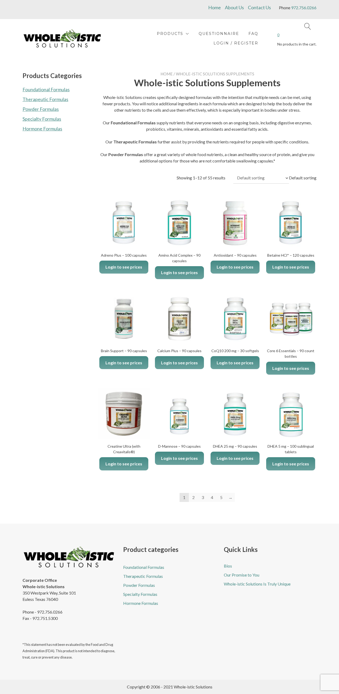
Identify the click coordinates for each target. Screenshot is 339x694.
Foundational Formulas (46, 89)
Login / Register (235, 43)
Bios (228, 565)
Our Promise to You (241, 574)
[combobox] (302, 177)
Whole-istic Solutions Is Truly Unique (257, 583)
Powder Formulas (41, 109)
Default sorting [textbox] (302, 177)
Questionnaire (219, 33)
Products (170, 33)
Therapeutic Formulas (45, 99)
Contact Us (259, 7)
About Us (234, 7)
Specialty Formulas (42, 119)
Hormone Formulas (42, 128)
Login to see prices (123, 266)
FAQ (253, 33)
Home (214, 7)
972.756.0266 (303, 7)
